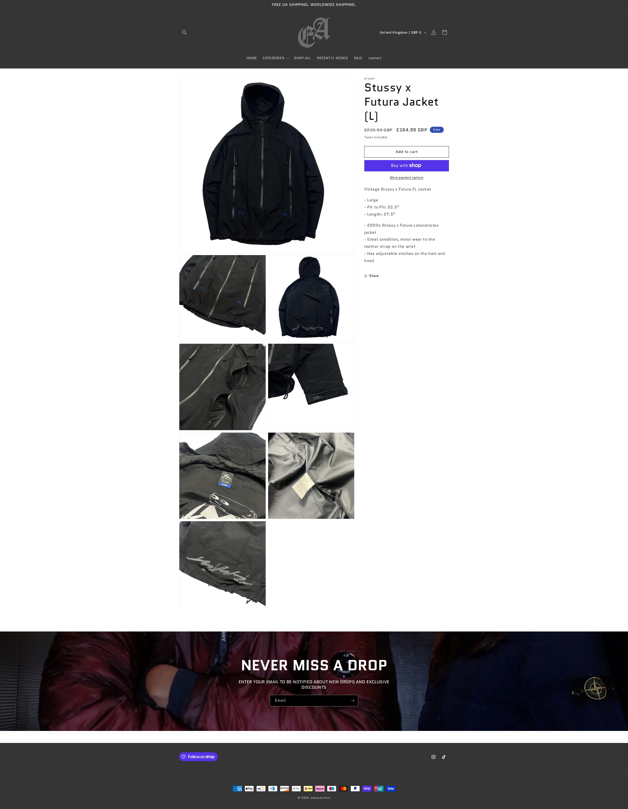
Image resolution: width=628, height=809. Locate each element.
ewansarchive (320, 798)
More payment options (406, 177)
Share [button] (374, 275)
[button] (184, 32)
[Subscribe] (352, 700)
